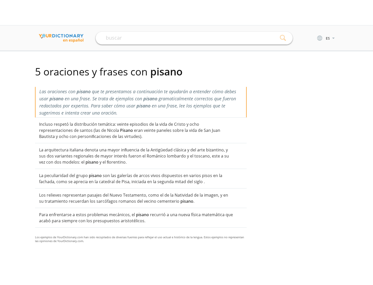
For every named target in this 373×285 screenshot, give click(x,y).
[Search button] (283, 38)
